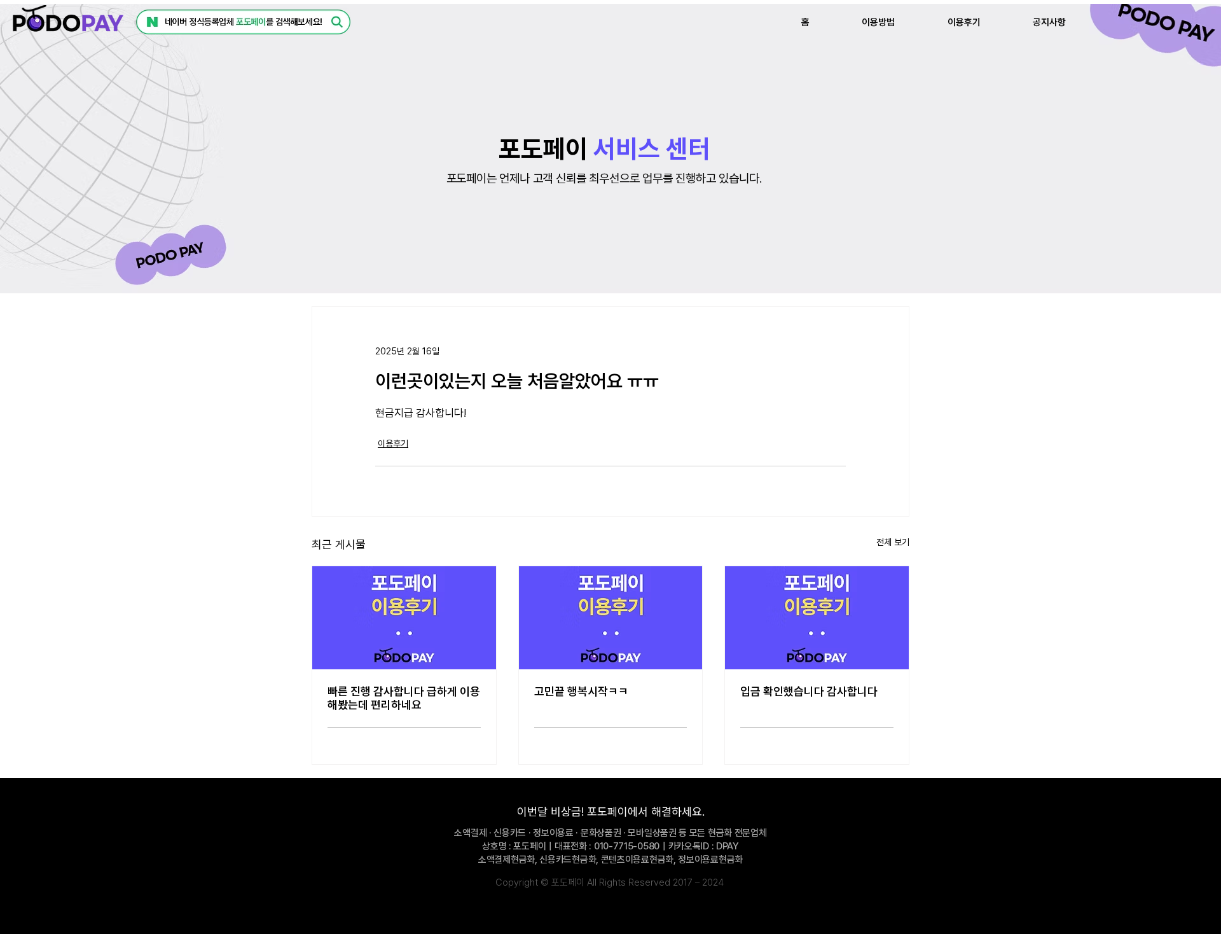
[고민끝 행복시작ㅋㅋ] (611, 617)
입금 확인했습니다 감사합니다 (809, 691)
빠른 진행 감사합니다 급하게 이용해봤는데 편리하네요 (404, 698)
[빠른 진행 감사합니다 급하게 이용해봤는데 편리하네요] (404, 617)
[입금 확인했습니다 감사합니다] (817, 617)
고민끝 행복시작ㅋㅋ (581, 691)
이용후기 (393, 443)
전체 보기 (892, 542)
